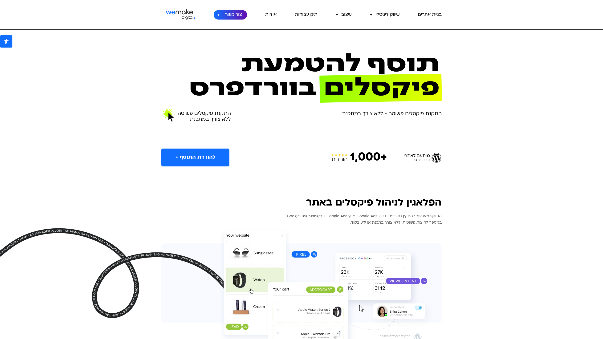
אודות (271, 14)
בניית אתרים (430, 14)
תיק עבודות (306, 14)
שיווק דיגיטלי (388, 14)
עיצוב (346, 14)
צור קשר (233, 14)
